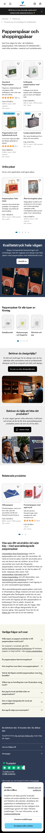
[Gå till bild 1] (16, 232)
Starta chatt (24, 429)
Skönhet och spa (36, 333)
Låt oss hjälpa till (9, 747)
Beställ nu (22, 261)
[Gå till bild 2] (19, 232)
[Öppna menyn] (5, 3)
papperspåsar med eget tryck (14, 574)
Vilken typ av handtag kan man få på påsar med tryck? (22, 683)
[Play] (7, 290)
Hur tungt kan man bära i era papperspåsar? (20, 666)
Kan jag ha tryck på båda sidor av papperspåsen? (16, 692)
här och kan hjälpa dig (24, 736)
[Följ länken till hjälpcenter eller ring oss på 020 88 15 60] (35, 4)
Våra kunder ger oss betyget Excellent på (20, 780)
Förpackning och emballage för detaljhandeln (20, 22)
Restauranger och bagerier (22, 333)
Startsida (5, 19)
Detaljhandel (7, 332)
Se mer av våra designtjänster (22, 369)
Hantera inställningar (23, 819)
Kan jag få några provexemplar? (15, 710)
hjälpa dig (6, 612)
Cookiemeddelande (12, 814)
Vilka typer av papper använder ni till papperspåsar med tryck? (17, 640)
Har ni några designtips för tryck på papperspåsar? (17, 702)
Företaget (6, 754)
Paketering (16, 19)
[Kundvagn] (40, 4)
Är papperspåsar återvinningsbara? (17, 659)
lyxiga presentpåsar (10, 577)
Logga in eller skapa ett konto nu (21, 13)
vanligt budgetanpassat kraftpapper (17, 648)
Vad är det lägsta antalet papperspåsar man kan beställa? (22, 674)
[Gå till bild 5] (28, 232)
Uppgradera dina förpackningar (15, 553)
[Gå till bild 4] (25, 232)
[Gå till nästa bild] (41, 11)
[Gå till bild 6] (27, 340)
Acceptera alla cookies (23, 826)
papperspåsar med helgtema (14, 580)
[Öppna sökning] (10, 4)
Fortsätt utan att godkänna (34, 788)
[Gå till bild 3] (22, 232)
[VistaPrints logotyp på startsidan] (23, 3)
